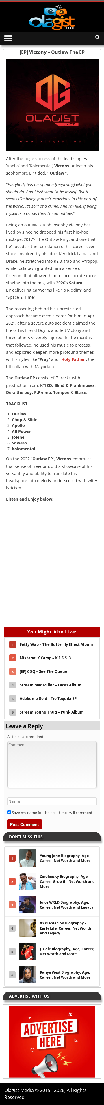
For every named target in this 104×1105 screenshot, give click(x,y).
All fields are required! (25, 736)
